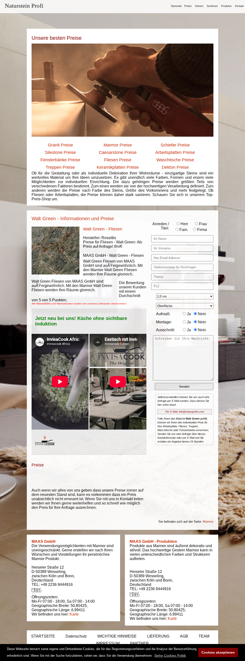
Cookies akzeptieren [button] (218, 652)
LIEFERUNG (158, 636)
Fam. (183, 230)
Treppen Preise (60, 167)
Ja (188, 314)
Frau (202, 224)
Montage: (164, 322)
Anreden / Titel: (160, 226)
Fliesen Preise (117, 159)
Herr (184, 224)
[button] (170, 655)
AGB (184, 636)
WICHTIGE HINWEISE (117, 636)
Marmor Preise (118, 145)
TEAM (204, 636)
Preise (188, 6)
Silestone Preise (60, 152)
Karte (74, 614)
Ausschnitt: (165, 330)
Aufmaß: (163, 314)
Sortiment (212, 6)
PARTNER (139, 643)
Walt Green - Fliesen (102, 229)
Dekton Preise (175, 167)
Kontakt (239, 6)
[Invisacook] (45, 450)
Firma (201, 230)
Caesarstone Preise (118, 152)
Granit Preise (60, 145)
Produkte (226, 6)
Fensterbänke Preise (60, 159)
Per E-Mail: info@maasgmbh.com (184, 411)
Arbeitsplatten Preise (175, 152)
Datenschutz (76, 636)
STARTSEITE (43, 636)
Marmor (208, 521)
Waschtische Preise (175, 159)
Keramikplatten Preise (118, 167)
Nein (201, 314)
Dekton (199, 6)
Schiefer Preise (175, 145)
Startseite (176, 6)
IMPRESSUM (108, 643)
